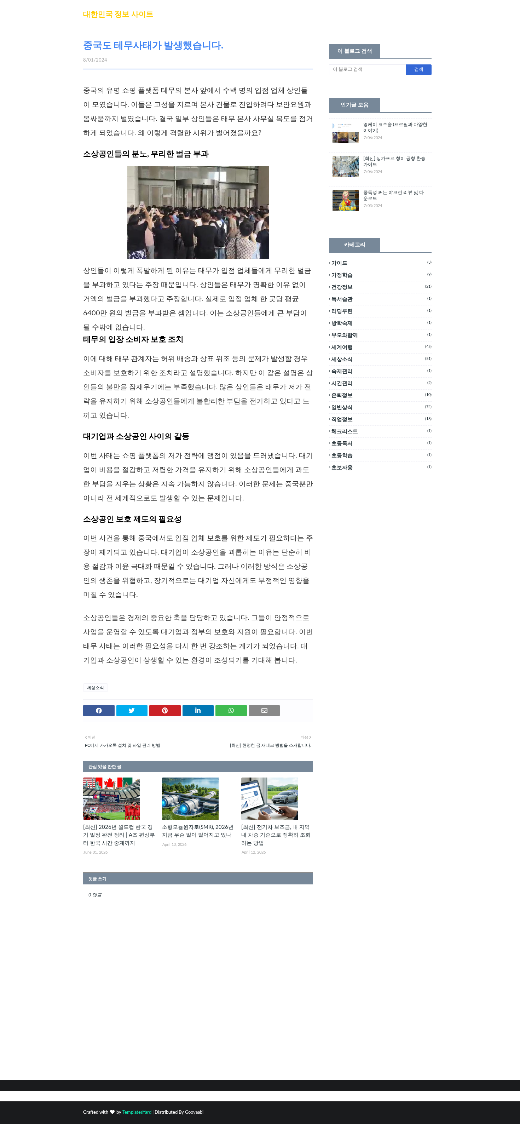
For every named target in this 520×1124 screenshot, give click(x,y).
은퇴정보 (381, 395)
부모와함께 (381, 335)
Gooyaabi (194, 1112)
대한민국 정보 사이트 (118, 14)
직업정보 (381, 419)
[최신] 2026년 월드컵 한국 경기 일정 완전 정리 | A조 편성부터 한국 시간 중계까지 (119, 835)
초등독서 (381, 443)
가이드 (381, 263)
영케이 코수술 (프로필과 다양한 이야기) (395, 127)
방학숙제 (381, 323)
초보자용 (381, 467)
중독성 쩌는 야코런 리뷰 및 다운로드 (393, 195)
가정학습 (381, 275)
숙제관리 (381, 371)
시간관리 (381, 383)
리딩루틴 (381, 311)
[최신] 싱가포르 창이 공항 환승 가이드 (394, 161)
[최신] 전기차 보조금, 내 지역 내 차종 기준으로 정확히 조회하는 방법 (276, 835)
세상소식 (95, 688)
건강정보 (381, 287)
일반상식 (381, 407)
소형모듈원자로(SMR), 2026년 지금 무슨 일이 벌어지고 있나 (197, 831)
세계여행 (381, 347)
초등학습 (381, 455)
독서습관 (381, 299)
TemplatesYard (136, 1112)
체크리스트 (381, 431)
